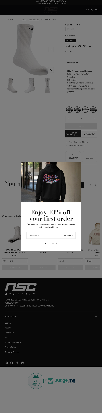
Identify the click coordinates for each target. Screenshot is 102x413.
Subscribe (68, 235)
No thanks (51, 243)
